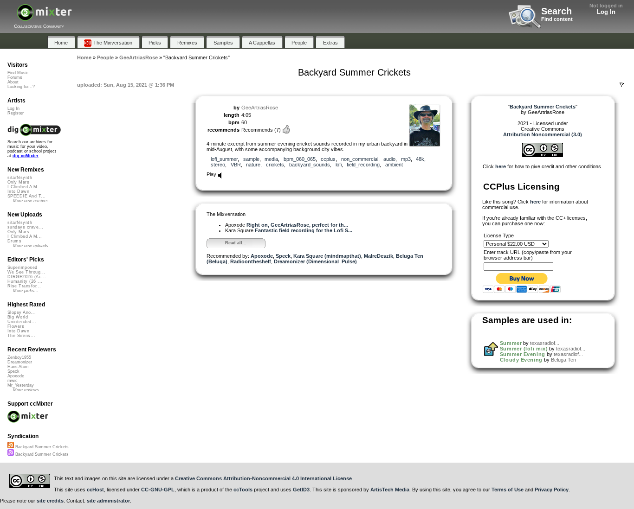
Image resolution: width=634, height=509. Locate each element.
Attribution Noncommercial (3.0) (542, 134)
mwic (12, 380)
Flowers (15, 326)
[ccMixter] (44, 17)
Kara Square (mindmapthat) (327, 256)
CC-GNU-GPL (158, 489)
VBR (236, 164)
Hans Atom (18, 366)
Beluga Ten (563, 360)
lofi (339, 164)
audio (389, 159)
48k (420, 159)
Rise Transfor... (24, 286)
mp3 (406, 159)
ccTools (242, 489)
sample (251, 159)
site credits (50, 500)
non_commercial (359, 159)
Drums (14, 241)
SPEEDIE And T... (26, 196)
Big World (17, 317)
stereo (218, 164)
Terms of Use (508, 489)
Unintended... (21, 321)
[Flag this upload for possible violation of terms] (622, 85)
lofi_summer (224, 159)
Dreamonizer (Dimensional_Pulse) (315, 261)
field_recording (363, 164)
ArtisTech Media (389, 489)
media (271, 159)
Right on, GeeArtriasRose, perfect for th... (297, 225)
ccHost (95, 489)
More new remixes (31, 200)
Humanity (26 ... (24, 281)
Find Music (18, 72)
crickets (275, 164)
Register (15, 113)
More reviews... (28, 390)
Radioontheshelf (250, 261)
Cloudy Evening (521, 360)
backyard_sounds (309, 164)
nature (253, 164)
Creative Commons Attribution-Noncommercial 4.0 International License (263, 478)
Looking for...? (21, 86)
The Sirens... (21, 335)
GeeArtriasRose (259, 107)
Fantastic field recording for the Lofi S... (303, 230)
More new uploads (30, 245)
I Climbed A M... (24, 187)
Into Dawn (18, 191)
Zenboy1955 (19, 357)
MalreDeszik (378, 256)
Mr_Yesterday (20, 385)
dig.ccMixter (26, 155)
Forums (14, 77)
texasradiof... (544, 343)
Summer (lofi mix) (524, 348)
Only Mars (18, 182)
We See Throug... (26, 272)
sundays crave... (25, 227)
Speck (283, 256)
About (13, 82)
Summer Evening (522, 354)
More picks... (26, 290)
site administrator (108, 500)
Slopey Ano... (21, 312)
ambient (394, 164)
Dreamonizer (19, 362)
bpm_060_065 (300, 159)
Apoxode (262, 256)
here (500, 166)
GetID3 (301, 489)
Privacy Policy (552, 489)
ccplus (328, 159)
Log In (606, 11)
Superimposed (22, 267)
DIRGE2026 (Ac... (26, 276)
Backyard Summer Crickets (41, 447)
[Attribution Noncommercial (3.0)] (542, 155)
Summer (511, 343)
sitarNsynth (19, 177)
